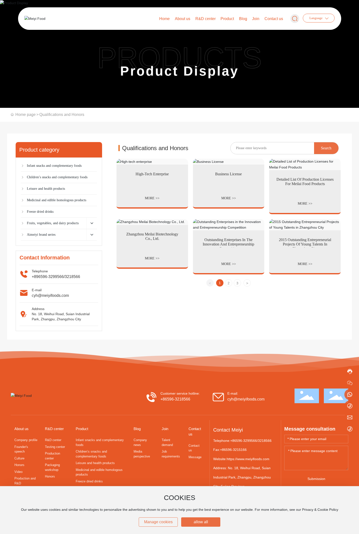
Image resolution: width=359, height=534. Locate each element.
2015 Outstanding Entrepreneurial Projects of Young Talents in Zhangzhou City (305, 244)
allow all (201, 522)
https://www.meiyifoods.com (248, 459)
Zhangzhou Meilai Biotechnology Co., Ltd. (152, 236)
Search (326, 148)
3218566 (72, 277)
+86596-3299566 (243, 441)
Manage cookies (158, 522)
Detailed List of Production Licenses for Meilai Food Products (305, 181)
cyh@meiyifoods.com (50, 295)
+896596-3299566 (48, 277)
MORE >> (152, 198)
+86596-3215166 (233, 450)
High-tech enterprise (152, 174)
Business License (228, 174)
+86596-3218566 (175, 399)
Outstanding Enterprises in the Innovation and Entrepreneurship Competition (228, 244)
